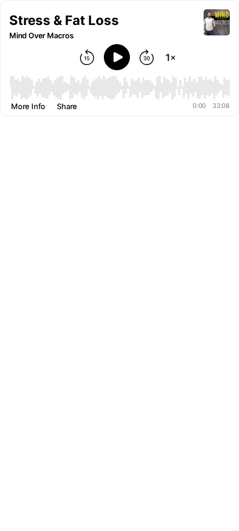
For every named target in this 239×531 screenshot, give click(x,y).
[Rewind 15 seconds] (87, 57)
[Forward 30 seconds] (147, 57)
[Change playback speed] (170, 57)
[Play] (117, 57)
